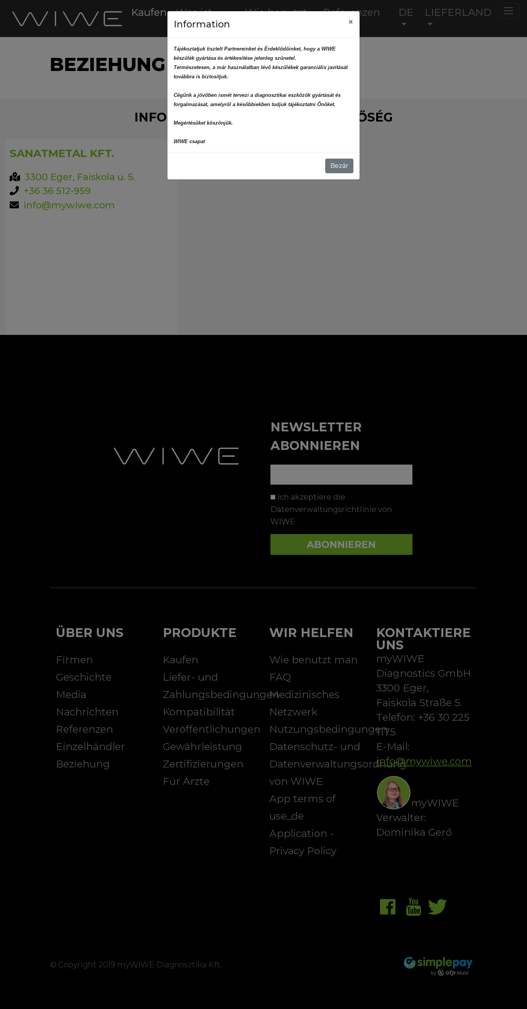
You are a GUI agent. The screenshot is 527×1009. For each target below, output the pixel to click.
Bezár (339, 165)
